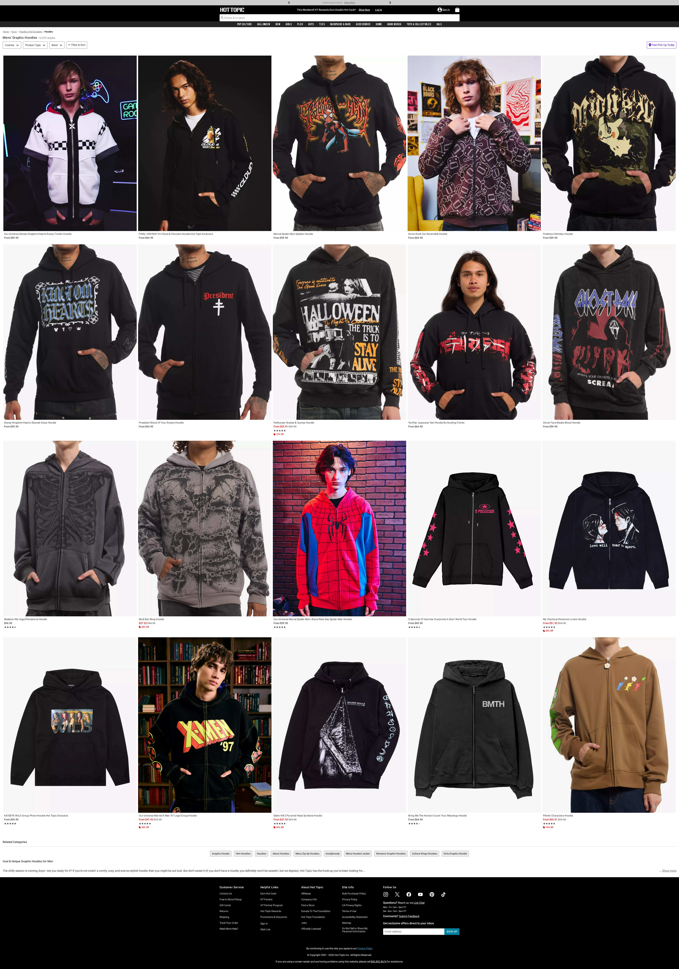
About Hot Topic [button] (312, 887)
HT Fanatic (266, 899)
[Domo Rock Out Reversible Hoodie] (474, 143)
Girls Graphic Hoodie (455, 853)
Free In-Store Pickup (231, 899)
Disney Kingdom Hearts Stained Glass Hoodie (30, 422)
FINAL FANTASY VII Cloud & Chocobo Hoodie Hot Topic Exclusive (176, 233)
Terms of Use (349, 911)
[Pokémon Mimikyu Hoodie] (609, 143)
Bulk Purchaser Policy (354, 893)
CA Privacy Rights (352, 905)
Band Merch (394, 24)
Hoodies (261, 853)
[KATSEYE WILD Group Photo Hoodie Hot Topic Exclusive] (70, 725)
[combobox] (340, 17)
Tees (322, 24)
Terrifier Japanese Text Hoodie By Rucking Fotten (436, 422)
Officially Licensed (311, 928)
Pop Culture (244, 24)
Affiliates (306, 893)
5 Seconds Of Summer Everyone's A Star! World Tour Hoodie (442, 619)
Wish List (265, 929)
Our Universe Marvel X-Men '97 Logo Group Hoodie (168, 815)
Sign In (264, 923)
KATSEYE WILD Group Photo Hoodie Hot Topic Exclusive (36, 815)
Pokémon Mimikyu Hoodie (558, 233)
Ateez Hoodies (281, 853)
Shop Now (355, 2)
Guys (311, 24)
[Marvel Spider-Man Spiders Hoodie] (339, 143)
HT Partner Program (271, 905)
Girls (289, 24)
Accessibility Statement (355, 917)
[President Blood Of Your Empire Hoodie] (204, 332)
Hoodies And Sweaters (30, 31)
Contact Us (226, 893)
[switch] (661, 44)
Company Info (309, 899)
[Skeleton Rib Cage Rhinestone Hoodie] (70, 528)
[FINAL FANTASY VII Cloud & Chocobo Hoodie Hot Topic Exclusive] (204, 143)
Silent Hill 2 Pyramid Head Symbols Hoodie (298, 815)
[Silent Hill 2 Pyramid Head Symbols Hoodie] (339, 725)
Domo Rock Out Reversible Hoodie (427, 233)
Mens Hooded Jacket (358, 853)
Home (379, 24)
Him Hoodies (243, 853)
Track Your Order (229, 922)
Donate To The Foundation (315, 911)
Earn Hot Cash (268, 893)
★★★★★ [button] (280, 430)
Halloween (263, 24)
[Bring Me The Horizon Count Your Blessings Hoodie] (474, 725)
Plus (300, 24)
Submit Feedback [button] (409, 916)
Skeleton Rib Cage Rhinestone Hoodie (25, 619)
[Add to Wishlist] (133, 59)
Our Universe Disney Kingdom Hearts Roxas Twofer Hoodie (37, 233)
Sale (439, 24)
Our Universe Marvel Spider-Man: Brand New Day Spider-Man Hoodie (313, 619)
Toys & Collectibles (419, 24)
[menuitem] (457, 9)
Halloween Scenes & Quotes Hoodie (294, 422)
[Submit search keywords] (222, 17)
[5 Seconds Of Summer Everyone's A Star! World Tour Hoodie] (474, 528)
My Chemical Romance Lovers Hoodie (564, 619)
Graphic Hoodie (221, 853)
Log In (378, 9)
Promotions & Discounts (273, 917)
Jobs (304, 922)
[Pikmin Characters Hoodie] (609, 725)
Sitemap (346, 922)
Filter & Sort (78, 45)
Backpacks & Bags (340, 24)
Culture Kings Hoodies (424, 853)
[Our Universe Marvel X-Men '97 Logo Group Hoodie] (204, 725)
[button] (444, 9)
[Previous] (289, 2)
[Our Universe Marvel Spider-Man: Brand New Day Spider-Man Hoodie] (339, 528)
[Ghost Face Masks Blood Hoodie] (609, 332)
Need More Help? (229, 928)
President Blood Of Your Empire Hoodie (161, 422)
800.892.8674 (378, 961)
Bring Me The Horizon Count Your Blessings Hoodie (437, 815)
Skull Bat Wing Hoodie (151, 619)
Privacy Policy (349, 899)
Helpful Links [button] (269, 887)
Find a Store (307, 905)
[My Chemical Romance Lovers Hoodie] (609, 528)
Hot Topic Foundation (313, 917)
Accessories (363, 24)
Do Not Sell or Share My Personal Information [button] (355, 930)
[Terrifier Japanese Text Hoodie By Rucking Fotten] (474, 332)
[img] (385, 894)
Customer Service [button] (232, 887)
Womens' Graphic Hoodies (391, 853)
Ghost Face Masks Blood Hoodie (561, 422)
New (278, 24)
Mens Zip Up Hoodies (307, 853)
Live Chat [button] (419, 902)
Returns (224, 911)
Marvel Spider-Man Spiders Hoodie (293, 233)
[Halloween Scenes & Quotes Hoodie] (339, 332)
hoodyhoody (333, 853)
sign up (452, 931)
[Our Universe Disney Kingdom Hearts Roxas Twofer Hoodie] (70, 143)
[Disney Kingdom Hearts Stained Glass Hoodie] (70, 332)
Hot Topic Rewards (270, 911)
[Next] (390, 2)
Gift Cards (225, 905)
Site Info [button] (348, 887)
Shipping (224, 917)
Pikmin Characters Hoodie (558, 815)
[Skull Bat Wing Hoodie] (204, 528)
